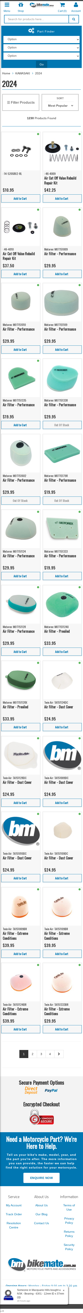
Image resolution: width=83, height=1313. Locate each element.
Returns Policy (69, 1234)
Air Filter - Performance (60, 253)
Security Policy (69, 1247)
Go (42, 64)
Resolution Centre (14, 1225)
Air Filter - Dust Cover (58, 707)
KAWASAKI (22, 73)
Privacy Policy (69, 1220)
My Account (13, 1205)
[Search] (74, 19)
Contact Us (41, 1223)
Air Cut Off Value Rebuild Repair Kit (60, 180)
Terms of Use (69, 1207)
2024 (38, 73)
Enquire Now (41, 1178)
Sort (60, 98)
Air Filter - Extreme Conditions (15, 936)
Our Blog (41, 1214)
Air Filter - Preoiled (57, 631)
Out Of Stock (61, 425)
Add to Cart (20, 198)
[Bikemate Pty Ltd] (41, 4)
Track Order (14, 1214)
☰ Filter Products (21, 102)
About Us (41, 1205)
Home (6, 73)
